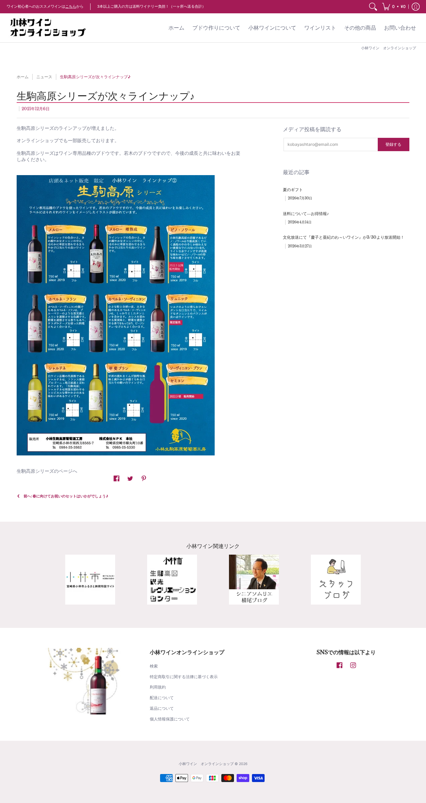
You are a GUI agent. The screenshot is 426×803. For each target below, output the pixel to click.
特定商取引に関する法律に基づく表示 (184, 676)
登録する (393, 144)
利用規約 (158, 686)
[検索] (373, 6)
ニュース (44, 76)
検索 (154, 666)
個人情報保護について (170, 718)
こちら (70, 6)
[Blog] (254, 580)
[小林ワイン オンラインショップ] (48, 27)
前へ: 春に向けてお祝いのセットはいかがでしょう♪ (66, 496)
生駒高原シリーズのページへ (47, 471)
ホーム (23, 76)
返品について (162, 708)
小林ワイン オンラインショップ (206, 764)
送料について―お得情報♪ (306, 213)
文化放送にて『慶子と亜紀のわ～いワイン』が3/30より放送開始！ (343, 237)
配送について (162, 697)
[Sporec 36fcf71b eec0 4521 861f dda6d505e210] (172, 580)
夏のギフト (293, 189)
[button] (394, 6)
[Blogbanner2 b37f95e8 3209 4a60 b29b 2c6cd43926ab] (335, 580)
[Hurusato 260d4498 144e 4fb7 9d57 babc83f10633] (90, 580)
